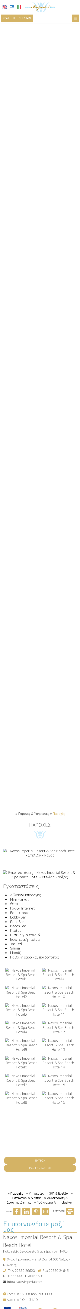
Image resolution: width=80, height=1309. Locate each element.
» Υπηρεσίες (35, 1193)
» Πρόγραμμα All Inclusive (53, 1202)
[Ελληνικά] (12, 7)
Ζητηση (40, 1161)
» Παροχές (15, 1193)
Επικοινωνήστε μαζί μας (34, 1226)
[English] (4, 7)
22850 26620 (25, 1271)
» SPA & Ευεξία (57, 1193)
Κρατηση (9, 18)
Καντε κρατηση (40, 1168)
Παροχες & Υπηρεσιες (33, 814)
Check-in (25, 18)
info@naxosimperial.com (24, 1282)
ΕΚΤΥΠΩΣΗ (59, 1211)
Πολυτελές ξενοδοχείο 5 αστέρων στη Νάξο (35, 1251)
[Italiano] (19, 7)
